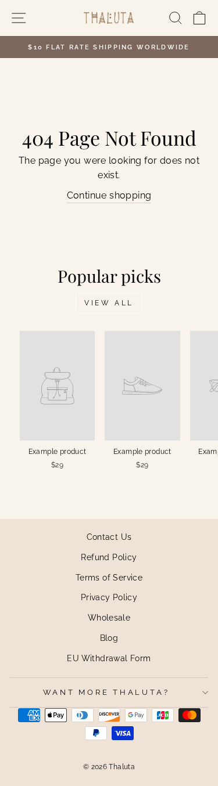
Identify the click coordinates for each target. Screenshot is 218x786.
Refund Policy (109, 557)
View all (109, 303)
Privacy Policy (109, 597)
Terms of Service (109, 577)
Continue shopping (109, 195)
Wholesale (109, 617)
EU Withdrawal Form (109, 658)
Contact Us (109, 537)
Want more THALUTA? (106, 692)
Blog (109, 638)
